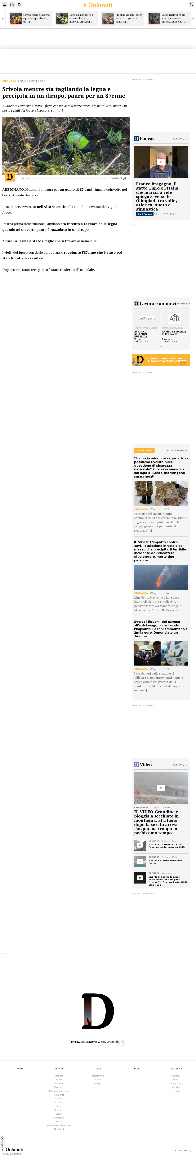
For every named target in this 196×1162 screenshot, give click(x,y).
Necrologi (59, 1129)
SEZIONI (59, 1068)
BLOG (137, 1068)
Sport (59, 1106)
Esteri (59, 1079)
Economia (59, 1087)
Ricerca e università (59, 1091)
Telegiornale (98, 1075)
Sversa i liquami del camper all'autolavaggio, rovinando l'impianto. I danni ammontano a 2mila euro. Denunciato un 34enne (161, 629)
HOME (20, 1068)
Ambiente (59, 1094)
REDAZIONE (176, 1068)
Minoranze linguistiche (59, 1125)
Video (98, 1079)
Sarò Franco (145, 214)
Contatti (176, 1079)
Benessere (59, 1117)
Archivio (178, 138)
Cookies (176, 1087)
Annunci (181, 303)
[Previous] (3, 18)
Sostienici (176, 1075)
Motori (59, 1121)
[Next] (193, 18)
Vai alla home (175, 450)
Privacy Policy (176, 1083)
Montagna (59, 1110)
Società (59, 1098)
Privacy (2, 1143)
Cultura (59, 1102)
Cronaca (9, 81)
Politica (59, 1083)
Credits (176, 1091)
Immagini (98, 1083)
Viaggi (59, 1114)
